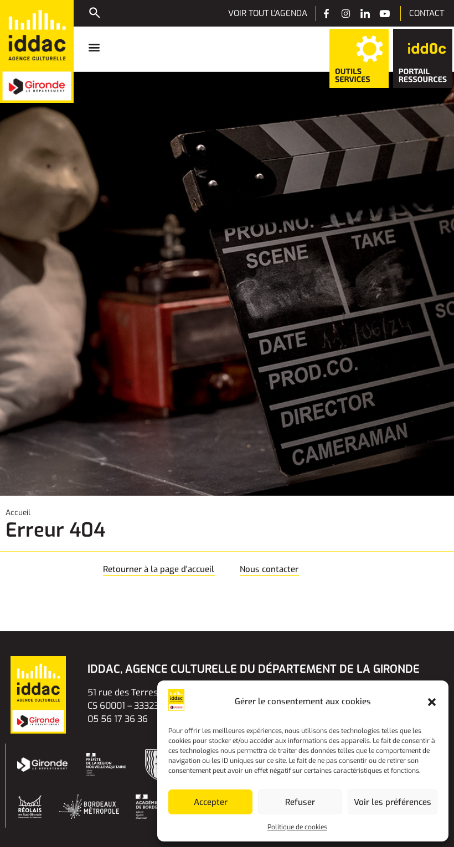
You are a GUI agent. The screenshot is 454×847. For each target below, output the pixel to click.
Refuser (300, 802)
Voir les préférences (392, 802)
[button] (431, 702)
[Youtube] (384, 13)
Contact (426, 13)
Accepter (211, 802)
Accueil (18, 512)
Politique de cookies (297, 827)
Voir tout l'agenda (267, 13)
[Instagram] (345, 13)
